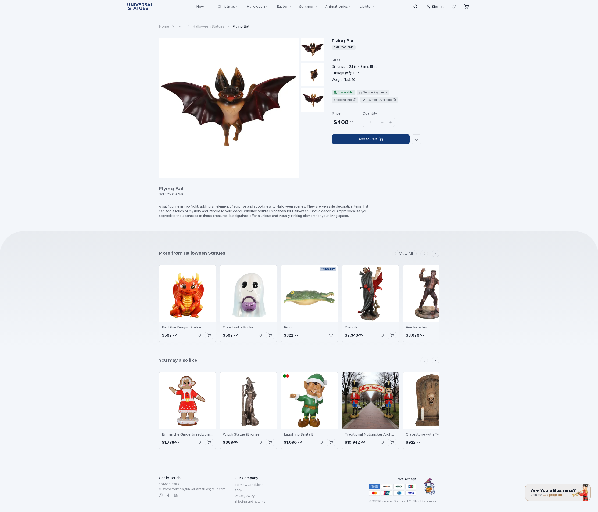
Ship (250, 501)
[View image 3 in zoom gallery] (312, 100)
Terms (249, 485)
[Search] (415, 6)
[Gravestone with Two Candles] (431, 400)
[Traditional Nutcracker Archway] (370, 400)
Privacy (245, 496)
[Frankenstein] (431, 293)
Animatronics (336, 6)
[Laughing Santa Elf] (309, 400)
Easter (282, 6)
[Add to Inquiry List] (199, 335)
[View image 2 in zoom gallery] (312, 74)
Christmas (226, 6)
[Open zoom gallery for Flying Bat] (229, 108)
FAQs (238, 490)
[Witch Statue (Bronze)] (248, 400)
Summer (306, 6)
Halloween (256, 6)
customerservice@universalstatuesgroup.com (192, 489)
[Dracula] (370, 293)
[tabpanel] (354, 70)
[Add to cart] (209, 335)
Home (164, 26)
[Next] (435, 253)
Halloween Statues (208, 26)
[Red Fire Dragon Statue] (187, 293)
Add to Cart (368, 139)
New (200, 6)
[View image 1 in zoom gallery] (312, 49)
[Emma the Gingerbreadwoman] (187, 400)
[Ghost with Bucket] (248, 293)
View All (406, 254)
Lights (365, 6)
